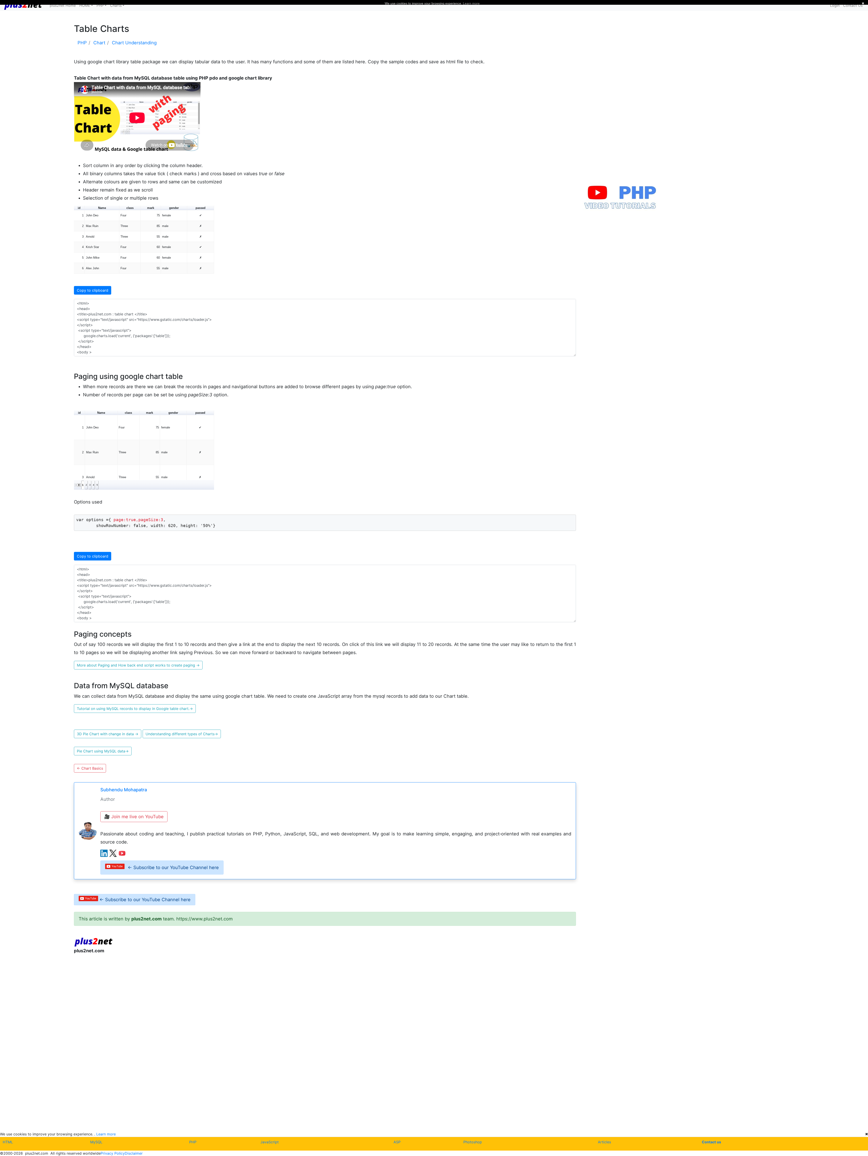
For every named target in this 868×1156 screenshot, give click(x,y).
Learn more (106, 1134)
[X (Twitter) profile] (113, 853)
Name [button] (102, 208)
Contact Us (853, 5)
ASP (397, 1142)
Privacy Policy (113, 1153)
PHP (192, 1142)
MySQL (96, 1142)
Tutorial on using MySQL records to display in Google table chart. (135, 708)
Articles (604, 1142)
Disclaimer (134, 1153)
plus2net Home (63, 5)
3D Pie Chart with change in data (107, 734)
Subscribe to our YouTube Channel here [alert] (173, 867)
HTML (8, 1142)
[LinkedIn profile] (104, 853)
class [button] (130, 208)
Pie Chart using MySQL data (103, 751)
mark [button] (150, 208)
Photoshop (472, 1142)
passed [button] (200, 208)
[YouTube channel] (122, 853)
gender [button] (174, 208)
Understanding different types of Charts (182, 734)
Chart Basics (90, 768)
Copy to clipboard (92, 290)
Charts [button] (116, 5)
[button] (76, 485)
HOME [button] (84, 5)
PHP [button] (100, 5)
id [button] (79, 208)
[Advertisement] (209, 994)
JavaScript (269, 1142)
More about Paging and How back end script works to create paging (138, 665)
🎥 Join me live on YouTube (134, 816)
